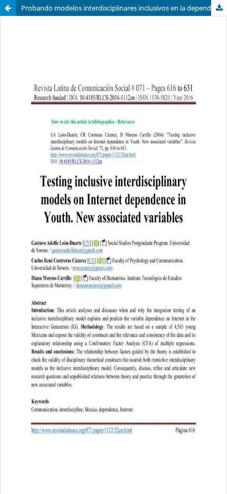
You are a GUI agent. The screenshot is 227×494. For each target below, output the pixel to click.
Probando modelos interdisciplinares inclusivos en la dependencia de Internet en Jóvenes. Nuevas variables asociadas (124, 8)
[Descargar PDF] (219, 8)
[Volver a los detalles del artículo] (8, 8)
